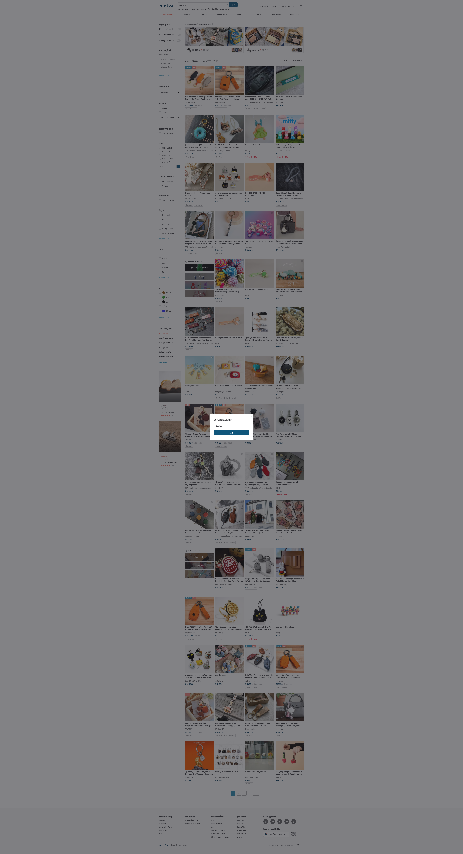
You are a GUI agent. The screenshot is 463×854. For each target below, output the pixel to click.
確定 (231, 432)
